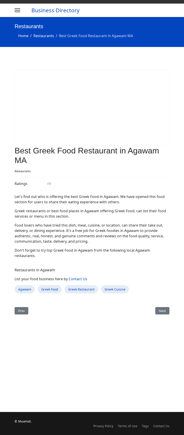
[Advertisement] (92, 107)
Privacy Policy (103, 426)
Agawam (24, 289)
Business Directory (55, 10)
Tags (145, 426)
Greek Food (49, 289)
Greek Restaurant (81, 289)
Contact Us (78, 278)
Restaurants (23, 171)
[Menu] (17, 10)
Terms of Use (127, 426)
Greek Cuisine (115, 289)
